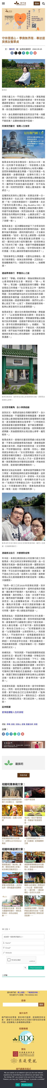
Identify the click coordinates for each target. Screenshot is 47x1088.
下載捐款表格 (32, 992)
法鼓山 (18, 724)
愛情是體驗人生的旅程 (12, 712)
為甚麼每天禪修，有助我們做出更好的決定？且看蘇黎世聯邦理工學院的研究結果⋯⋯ (34, 912)
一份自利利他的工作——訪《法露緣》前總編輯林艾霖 (34, 841)
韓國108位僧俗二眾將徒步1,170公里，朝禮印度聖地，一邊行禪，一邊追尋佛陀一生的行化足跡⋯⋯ (34, 889)
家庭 (13, 724)
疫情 (23, 724)
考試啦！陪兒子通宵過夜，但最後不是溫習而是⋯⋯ (33, 820)
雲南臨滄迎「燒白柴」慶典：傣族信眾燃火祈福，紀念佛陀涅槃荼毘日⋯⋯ (11, 867)
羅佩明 (12, 49)
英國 (35, 724)
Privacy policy (27, 1085)
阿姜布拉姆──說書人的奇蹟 (12, 818)
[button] (3, 3)
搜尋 (41, 1005)
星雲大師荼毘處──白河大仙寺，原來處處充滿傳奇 (12, 886)
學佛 (8, 724)
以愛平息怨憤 (29, 799)
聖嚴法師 (29, 724)
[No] (44, 1079)
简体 (37, 3)
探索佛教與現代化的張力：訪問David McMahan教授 (12, 841)
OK (18, 1085)
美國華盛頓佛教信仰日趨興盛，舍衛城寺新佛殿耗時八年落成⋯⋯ (34, 867)
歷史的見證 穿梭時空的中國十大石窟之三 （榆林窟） (12, 800)
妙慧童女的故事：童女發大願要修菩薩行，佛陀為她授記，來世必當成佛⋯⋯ (11, 912)
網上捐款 (21, 992)
